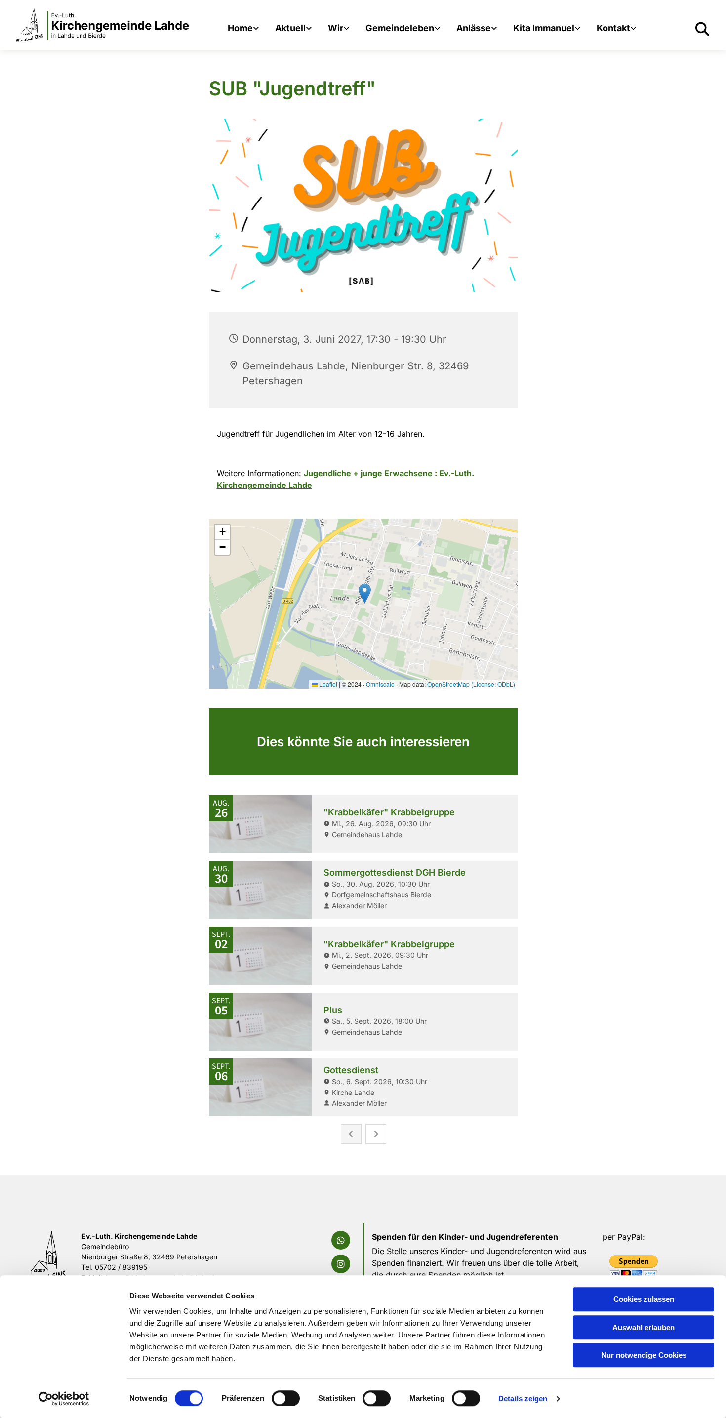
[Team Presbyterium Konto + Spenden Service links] (634, 29)
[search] (702, 29)
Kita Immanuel (543, 28)
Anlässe (473, 28)
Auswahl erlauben (643, 1327)
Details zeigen (522, 1398)
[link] (243, 29)
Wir (335, 28)
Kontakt (613, 28)
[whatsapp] (340, 1240)
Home (240, 28)
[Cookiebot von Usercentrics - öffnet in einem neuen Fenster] (64, 1398)
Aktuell (290, 28)
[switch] (286, 1398)
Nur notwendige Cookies (643, 1355)
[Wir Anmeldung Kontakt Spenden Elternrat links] (578, 29)
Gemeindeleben (399, 28)
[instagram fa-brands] (340, 1263)
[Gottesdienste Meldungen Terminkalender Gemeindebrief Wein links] (309, 29)
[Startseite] (103, 25)
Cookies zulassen (643, 1299)
